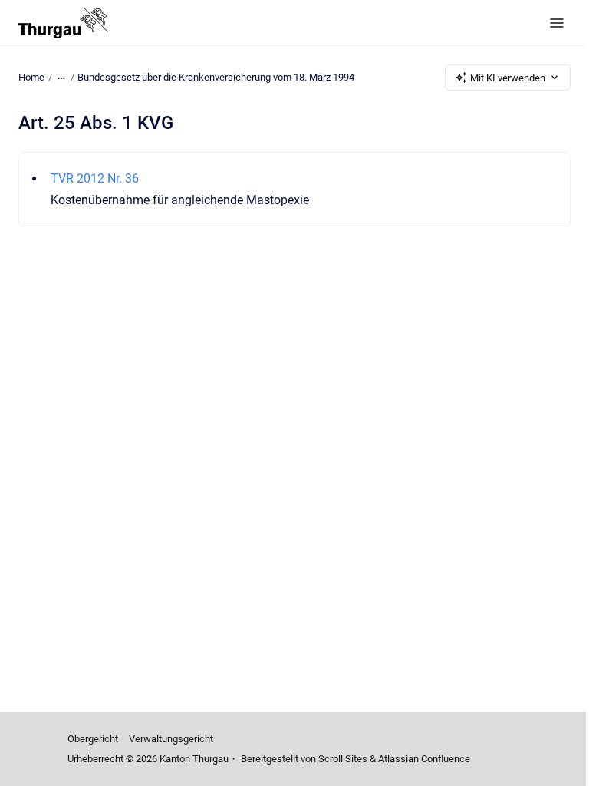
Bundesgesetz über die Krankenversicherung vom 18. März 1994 (215, 77)
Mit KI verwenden (507, 78)
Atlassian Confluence (424, 759)
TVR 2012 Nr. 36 (95, 178)
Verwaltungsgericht (171, 739)
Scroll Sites (342, 759)
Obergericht (92, 739)
